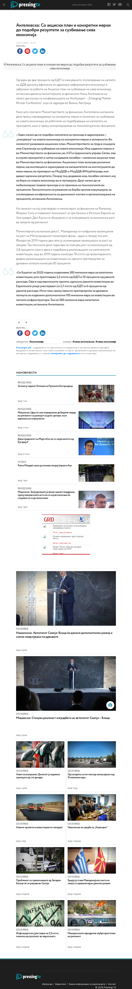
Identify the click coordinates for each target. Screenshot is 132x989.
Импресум (47, 984)
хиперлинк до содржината (65, 353)
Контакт (112, 984)
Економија (37, 341)
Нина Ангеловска (84, 341)
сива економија (106, 341)
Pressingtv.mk (23, 347)
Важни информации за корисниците (87, 984)
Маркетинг (60, 984)
